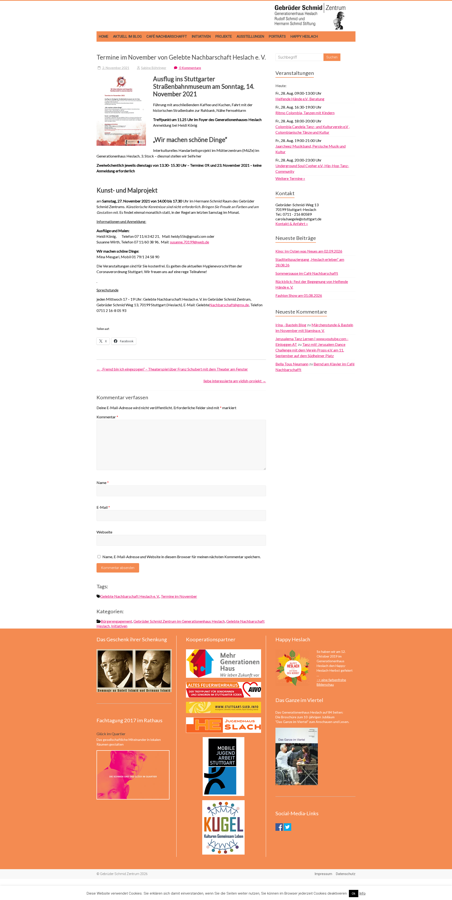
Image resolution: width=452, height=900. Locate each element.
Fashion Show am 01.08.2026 (298, 295)
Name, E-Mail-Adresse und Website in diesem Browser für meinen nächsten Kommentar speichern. (181, 556)
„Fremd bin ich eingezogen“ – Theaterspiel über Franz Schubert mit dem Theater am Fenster (172, 369)
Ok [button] (353, 893)
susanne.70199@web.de (189, 242)
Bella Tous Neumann (291, 364)
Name (103, 482)
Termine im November (179, 596)
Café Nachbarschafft (166, 36)
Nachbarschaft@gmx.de (229, 305)
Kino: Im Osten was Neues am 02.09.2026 (308, 251)
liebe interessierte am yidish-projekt (234, 381)
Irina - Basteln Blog (290, 325)
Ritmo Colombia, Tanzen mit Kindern (305, 112)
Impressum (323, 874)
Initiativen (201, 36)
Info (362, 893)
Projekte (223, 36)
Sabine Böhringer (153, 68)
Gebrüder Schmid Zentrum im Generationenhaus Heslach (179, 621)
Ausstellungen (250, 36)
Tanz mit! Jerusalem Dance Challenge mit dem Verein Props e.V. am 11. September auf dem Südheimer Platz (310, 350)
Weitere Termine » (290, 178)
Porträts (277, 36)
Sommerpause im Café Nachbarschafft (306, 273)
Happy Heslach (304, 36)
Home (103, 36)
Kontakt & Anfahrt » (291, 223)
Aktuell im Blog (127, 36)
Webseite (104, 532)
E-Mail (103, 507)
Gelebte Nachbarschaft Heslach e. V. (129, 596)
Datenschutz (345, 874)
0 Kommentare (189, 68)
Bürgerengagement (116, 621)
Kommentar (107, 417)
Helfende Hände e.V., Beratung (299, 99)
